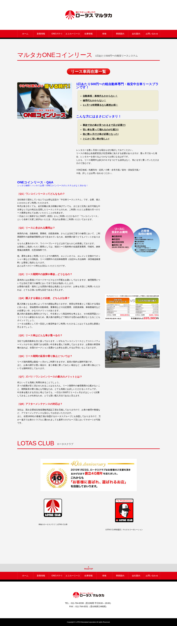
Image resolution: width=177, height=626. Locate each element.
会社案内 (136, 34)
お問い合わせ (152, 34)
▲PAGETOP (88, 568)
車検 (104, 34)
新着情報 (41, 34)
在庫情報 (88, 34)
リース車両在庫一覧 (88, 71)
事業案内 (120, 34)
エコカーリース (72, 34)
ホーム (25, 34)
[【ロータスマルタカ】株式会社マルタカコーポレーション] (88, 15)
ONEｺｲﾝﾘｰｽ (56, 34)
